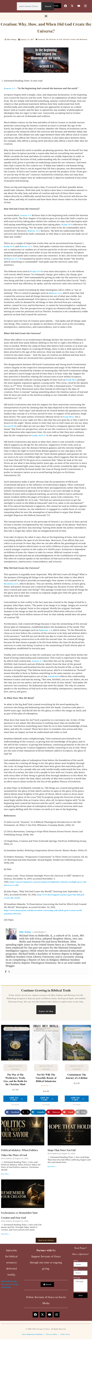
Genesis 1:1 (9, 88)
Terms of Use (65, 1334)
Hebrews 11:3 (34, 230)
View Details (15, 1105)
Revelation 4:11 (11, 583)
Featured (41, 39)
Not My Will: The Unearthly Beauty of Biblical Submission (46, 1078)
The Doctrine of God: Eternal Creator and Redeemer (66, 39)
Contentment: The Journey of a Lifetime (77, 1076)
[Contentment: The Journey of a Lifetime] (76, 1042)
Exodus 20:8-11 (38, 435)
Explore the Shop (46, 1011)
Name (75, 1261)
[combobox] (29, 6)
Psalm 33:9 (67, 224)
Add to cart (16, 1098)
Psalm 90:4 (71, 379)
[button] (46, 16)
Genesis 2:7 (37, 661)
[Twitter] (9, 971)
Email (75, 1269)
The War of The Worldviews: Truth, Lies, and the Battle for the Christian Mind (15, 1079)
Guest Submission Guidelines (32, 1334)
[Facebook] (6, 971)
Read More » (5, 1174)
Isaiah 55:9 (10, 426)
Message (76, 1278)
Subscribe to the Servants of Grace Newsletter (10, 1284)
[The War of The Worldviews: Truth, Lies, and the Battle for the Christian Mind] (15, 1042)
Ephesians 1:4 (45, 630)
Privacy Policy (51, 1334)
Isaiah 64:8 (53, 676)
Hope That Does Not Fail (62, 1150)
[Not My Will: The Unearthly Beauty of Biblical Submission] (46, 1042)
